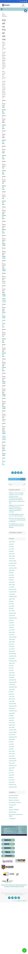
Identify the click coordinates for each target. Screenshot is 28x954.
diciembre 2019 (12, 703)
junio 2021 (11, 668)
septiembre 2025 (13, 568)
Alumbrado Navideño (14, 795)
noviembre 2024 (12, 591)
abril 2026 (11, 551)
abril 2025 (11, 579)
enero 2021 (11, 677)
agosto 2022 (12, 641)
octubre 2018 (12, 734)
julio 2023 (11, 620)
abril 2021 (11, 670)
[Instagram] (26, 1)
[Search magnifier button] (24, 479)
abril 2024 (11, 608)
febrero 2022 (12, 651)
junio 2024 (11, 603)
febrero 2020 (12, 698)
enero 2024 (11, 610)
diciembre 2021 (12, 653)
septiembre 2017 (13, 765)
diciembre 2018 (12, 729)
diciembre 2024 (12, 589)
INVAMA (11, 807)
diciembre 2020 (12, 679)
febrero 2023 (12, 632)
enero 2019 (11, 727)
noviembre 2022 (12, 637)
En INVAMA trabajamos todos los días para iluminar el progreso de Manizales (16, 525)
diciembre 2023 (12, 613)
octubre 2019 (12, 708)
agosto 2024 (12, 599)
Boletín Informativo (13, 797)
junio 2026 (11, 546)
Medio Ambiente (12, 812)
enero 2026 (11, 558)
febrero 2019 (12, 725)
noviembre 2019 (12, 706)
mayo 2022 (11, 646)
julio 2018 (11, 741)
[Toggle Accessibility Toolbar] (25, 10)
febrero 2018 (12, 753)
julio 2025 (11, 572)
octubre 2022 (12, 639)
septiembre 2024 (13, 596)
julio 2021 (11, 665)
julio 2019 (11, 715)
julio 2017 (11, 770)
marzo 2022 (11, 648)
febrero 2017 (12, 782)
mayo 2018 (11, 746)
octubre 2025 (12, 565)
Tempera (19, 900)
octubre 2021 (12, 658)
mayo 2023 (11, 625)
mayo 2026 (11, 548)
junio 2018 (11, 744)
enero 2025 (11, 587)
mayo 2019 (11, 718)
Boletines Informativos (14, 800)
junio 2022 (11, 644)
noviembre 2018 (12, 732)
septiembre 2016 (13, 787)
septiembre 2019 (13, 710)
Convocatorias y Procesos (15, 802)
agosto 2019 (12, 713)
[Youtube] (20, 1)
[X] (22, 1)
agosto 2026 (12, 541)
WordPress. (24, 900)
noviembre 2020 (12, 682)
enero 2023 (11, 634)
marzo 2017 (11, 779)
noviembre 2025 (12, 563)
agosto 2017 (12, 767)
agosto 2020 (12, 689)
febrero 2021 (12, 675)
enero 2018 (11, 756)
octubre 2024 (12, 594)
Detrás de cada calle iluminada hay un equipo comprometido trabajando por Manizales (17, 520)
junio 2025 (11, 575)
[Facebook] (24, 1)
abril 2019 (11, 720)
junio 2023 (11, 622)
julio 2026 (11, 544)
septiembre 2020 (13, 687)
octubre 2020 (12, 684)
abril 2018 (11, 748)
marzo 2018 (11, 751)
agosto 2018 (12, 739)
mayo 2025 (11, 577)
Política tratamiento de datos (17, 886)
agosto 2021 (12, 663)
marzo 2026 (11, 553)
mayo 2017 (11, 775)
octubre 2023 (12, 615)
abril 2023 (11, 627)
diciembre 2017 (12, 758)
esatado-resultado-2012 (3, 323)
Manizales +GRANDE (14, 809)
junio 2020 (11, 694)
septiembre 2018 (13, 737)
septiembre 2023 (13, 618)
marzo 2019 (11, 722)
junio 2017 (11, 772)
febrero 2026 (12, 556)
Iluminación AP (12, 804)
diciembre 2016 (12, 784)
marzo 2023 (11, 629)
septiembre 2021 (13, 660)
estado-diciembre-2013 (4, 300)
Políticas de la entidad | (13, 884)
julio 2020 (11, 691)
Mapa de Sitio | (4, 884)
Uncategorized (12, 818)
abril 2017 (11, 777)
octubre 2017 (12, 763)
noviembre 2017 (12, 760)
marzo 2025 (11, 582)
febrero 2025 (12, 584)
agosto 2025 (12, 570)
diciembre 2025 (12, 560)
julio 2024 (11, 601)
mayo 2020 (11, 696)
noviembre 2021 (12, 656)
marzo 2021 (11, 672)
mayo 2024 (11, 606)
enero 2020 (11, 701)
